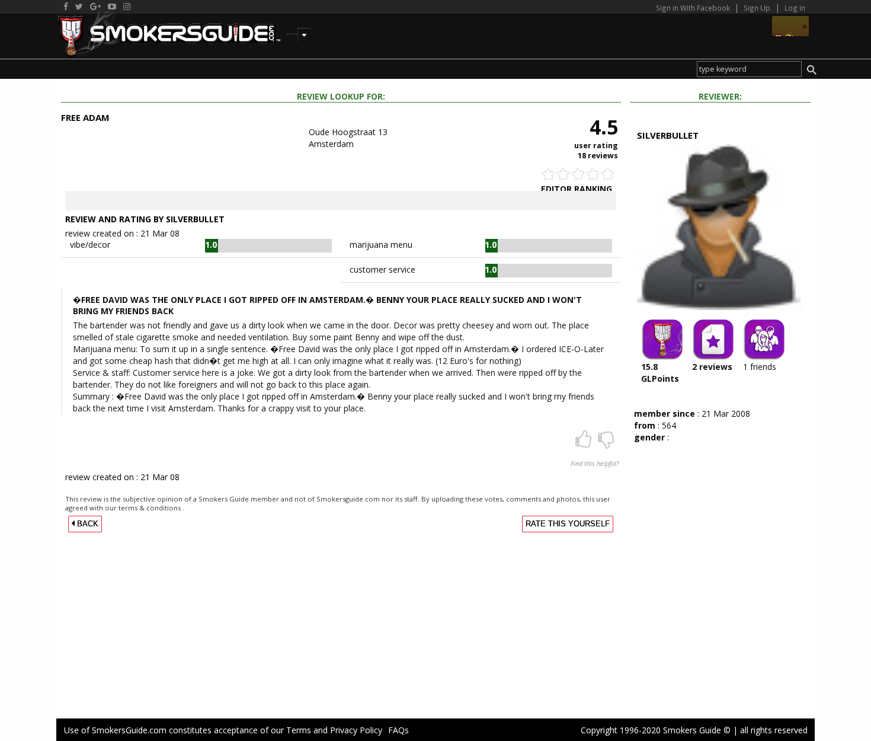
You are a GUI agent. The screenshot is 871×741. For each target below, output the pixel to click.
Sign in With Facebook (694, 7)
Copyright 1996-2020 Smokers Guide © (656, 730)
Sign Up (757, 7)
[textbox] (749, 69)
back (86, 524)
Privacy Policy (356, 730)
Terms (298, 730)
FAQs (398, 730)
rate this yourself (568, 524)
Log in (794, 7)
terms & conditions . (151, 507)
